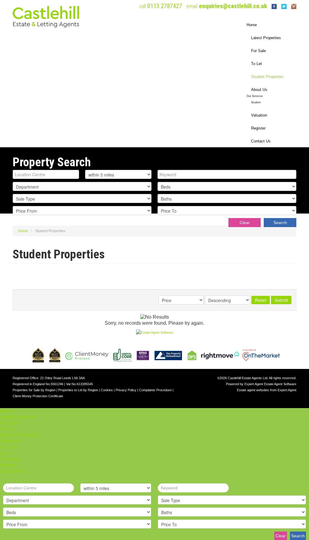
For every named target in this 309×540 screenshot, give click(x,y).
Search (280, 222)
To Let (256, 63)
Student (256, 102)
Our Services (255, 96)
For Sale (258, 50)
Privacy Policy (126, 390)
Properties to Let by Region (78, 390)
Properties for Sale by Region (34, 390)
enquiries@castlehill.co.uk (233, 6)
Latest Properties (266, 38)
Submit (281, 300)
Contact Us (261, 141)
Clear (245, 222)
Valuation (259, 115)
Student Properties (267, 76)
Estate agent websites (253, 390)
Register (258, 128)
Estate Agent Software (280, 384)
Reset (260, 300)
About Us (259, 89)
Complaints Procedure (155, 390)
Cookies (107, 390)
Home (252, 25)
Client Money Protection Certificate (38, 396)
